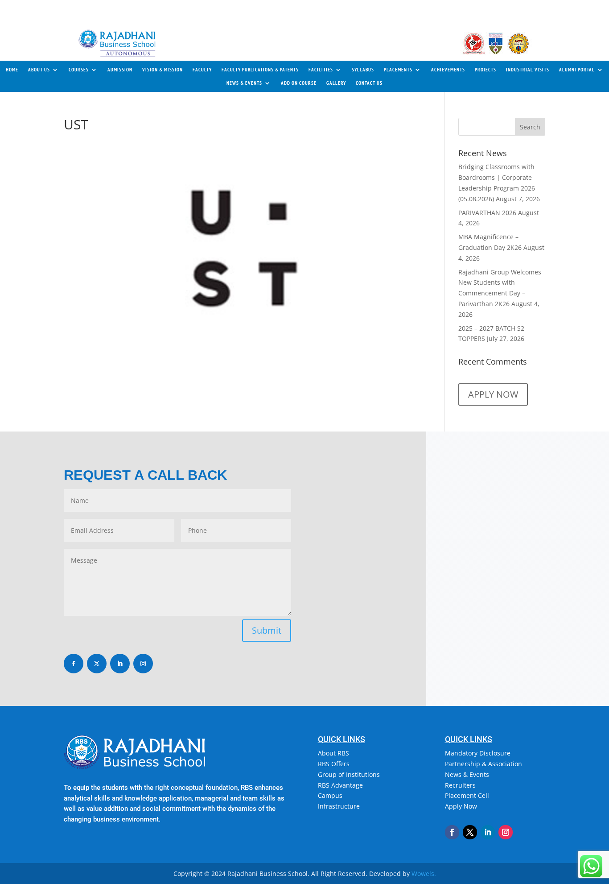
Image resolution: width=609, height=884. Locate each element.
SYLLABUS (363, 69)
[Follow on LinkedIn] (120, 663)
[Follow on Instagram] (143, 663)
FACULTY (202, 69)
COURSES (79, 69)
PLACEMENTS (398, 69)
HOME (12, 69)
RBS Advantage (340, 785)
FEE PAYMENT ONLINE (509, 13)
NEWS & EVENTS (244, 83)
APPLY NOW (393, 8)
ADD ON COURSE (299, 83)
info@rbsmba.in (361, 596)
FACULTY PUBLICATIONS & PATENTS (260, 69)
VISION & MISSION (162, 69)
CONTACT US (94, 13)
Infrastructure (339, 806)
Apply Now (461, 806)
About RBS (333, 753)
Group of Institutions (349, 774)
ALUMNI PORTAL (577, 69)
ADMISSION (119, 69)
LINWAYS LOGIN (448, 8)
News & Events (467, 774)
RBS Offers (334, 763)
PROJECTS (485, 69)
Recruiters (460, 785)
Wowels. (423, 873)
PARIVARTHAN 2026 (487, 212)
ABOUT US (39, 69)
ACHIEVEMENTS (448, 69)
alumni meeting (325, 9)
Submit (266, 630)
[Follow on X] (97, 663)
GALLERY (336, 83)
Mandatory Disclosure (477, 753)
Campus (330, 795)
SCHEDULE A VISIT (150, 13)
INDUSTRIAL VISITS (527, 69)
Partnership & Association (483, 763)
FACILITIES (321, 69)
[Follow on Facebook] (73, 663)
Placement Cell (467, 795)
